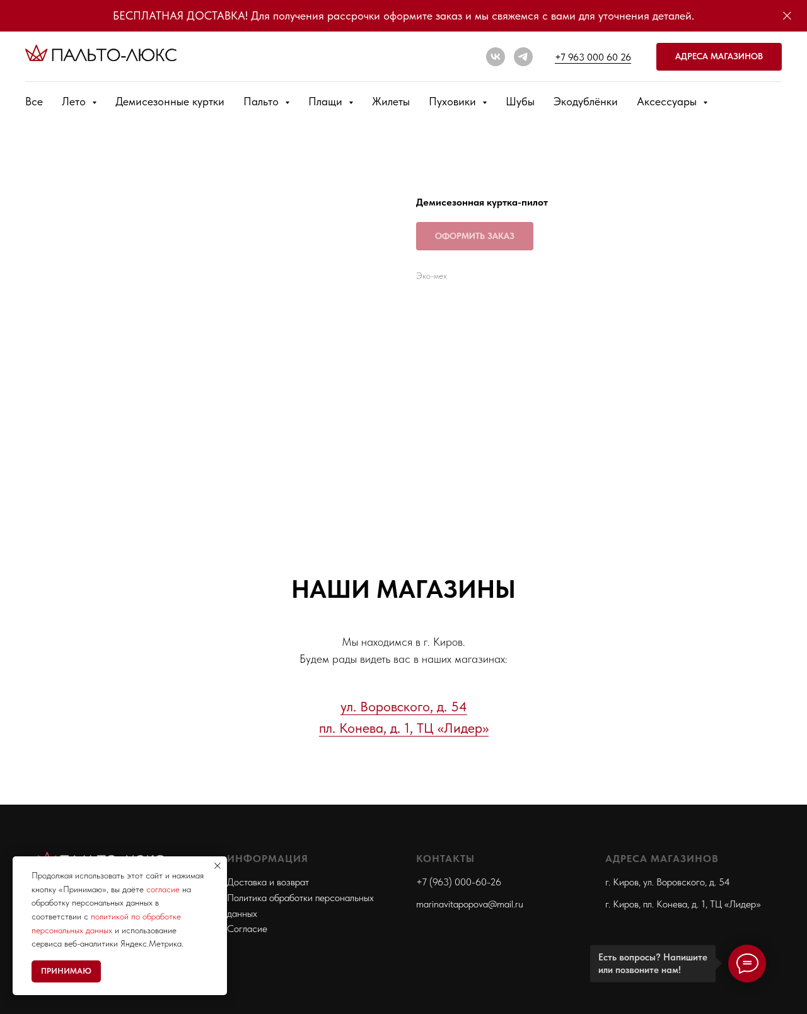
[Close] (787, 16)
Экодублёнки (586, 101)
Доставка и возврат (268, 882)
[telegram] (523, 56)
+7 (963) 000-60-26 (458, 882)
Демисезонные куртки (169, 101)
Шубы (520, 101)
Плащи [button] (326, 101)
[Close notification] (217, 866)
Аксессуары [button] (668, 101)
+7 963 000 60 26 (593, 57)
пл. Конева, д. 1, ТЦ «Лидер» (404, 728)
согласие (163, 889)
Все (34, 101)
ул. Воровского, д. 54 (403, 706)
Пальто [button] (262, 101)
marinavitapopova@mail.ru (469, 904)
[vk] (495, 56)
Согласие (247, 929)
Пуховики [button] (454, 101)
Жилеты (391, 101)
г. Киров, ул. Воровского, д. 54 (667, 882)
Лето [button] (75, 101)
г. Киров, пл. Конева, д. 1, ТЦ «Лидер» (683, 904)
